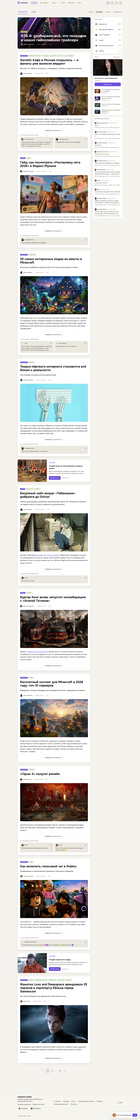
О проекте (57, 1101)
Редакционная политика (86, 1101)
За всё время (117, 12)
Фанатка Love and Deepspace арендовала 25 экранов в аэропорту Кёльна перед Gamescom (53, 987)
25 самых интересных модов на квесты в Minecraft (51, 260)
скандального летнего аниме (47, 555)
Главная (34, 3)
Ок (135, 1115)
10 (60, 1071)
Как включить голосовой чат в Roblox (48, 866)
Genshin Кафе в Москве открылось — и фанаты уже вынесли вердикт (49, 62)
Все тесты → (117, 57)
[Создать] (108, 3)
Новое (34, 12)
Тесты (63, 3)
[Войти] (120, 3)
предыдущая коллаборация (37, 652)
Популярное (22, 12)
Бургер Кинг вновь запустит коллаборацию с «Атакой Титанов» (53, 599)
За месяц (108, 12)
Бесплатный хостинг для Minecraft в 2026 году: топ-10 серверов (51, 684)
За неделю (99, 12)
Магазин (71, 3)
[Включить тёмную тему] (116, 3)
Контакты (74, 1104)
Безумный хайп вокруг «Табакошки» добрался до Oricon (47, 495)
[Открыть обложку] (54, 96)
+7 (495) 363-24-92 (37, 1104)
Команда (66, 1101)
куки (129, 1115)
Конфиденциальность (61, 1104)
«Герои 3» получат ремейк (40, 774)
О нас (79, 3)
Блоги (73, 1101)
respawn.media (25, 1096)
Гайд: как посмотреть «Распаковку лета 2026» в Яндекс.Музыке (50, 164)
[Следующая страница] (65, 1071)
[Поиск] (112, 3)
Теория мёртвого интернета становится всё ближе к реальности (53, 368)
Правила (100, 1101)
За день (91, 12)
